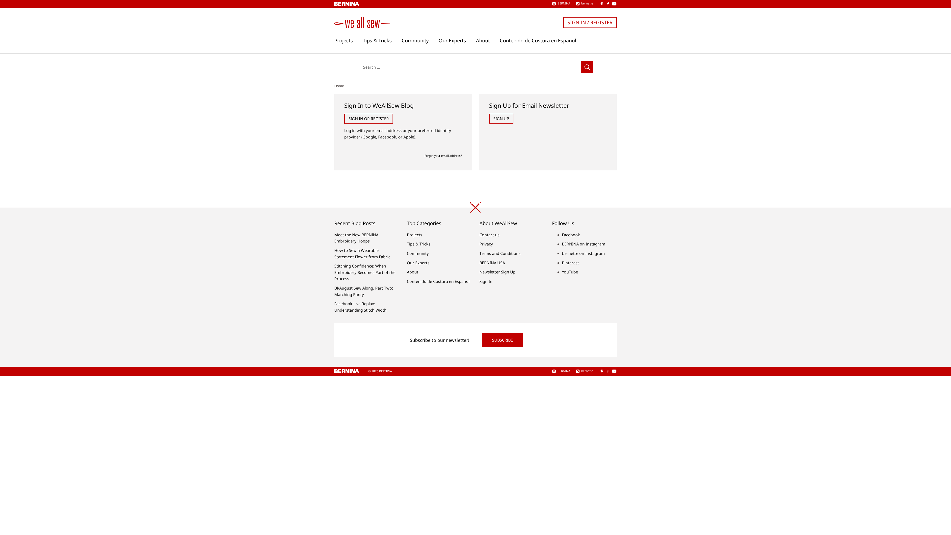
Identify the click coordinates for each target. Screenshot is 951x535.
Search (587, 67)
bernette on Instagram (583, 253)
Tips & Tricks (377, 40)
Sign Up (501, 118)
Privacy (486, 244)
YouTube (570, 272)
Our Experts (452, 40)
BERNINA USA (492, 263)
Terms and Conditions (500, 253)
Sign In (485, 281)
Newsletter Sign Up (497, 272)
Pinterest (570, 263)
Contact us (489, 235)
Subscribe (502, 340)
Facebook (571, 235)
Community (415, 40)
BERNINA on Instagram (583, 244)
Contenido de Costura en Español (538, 40)
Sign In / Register (589, 22)
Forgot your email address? (443, 156)
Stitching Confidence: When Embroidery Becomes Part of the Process (365, 272)
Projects (343, 40)
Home (339, 85)
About (483, 40)
